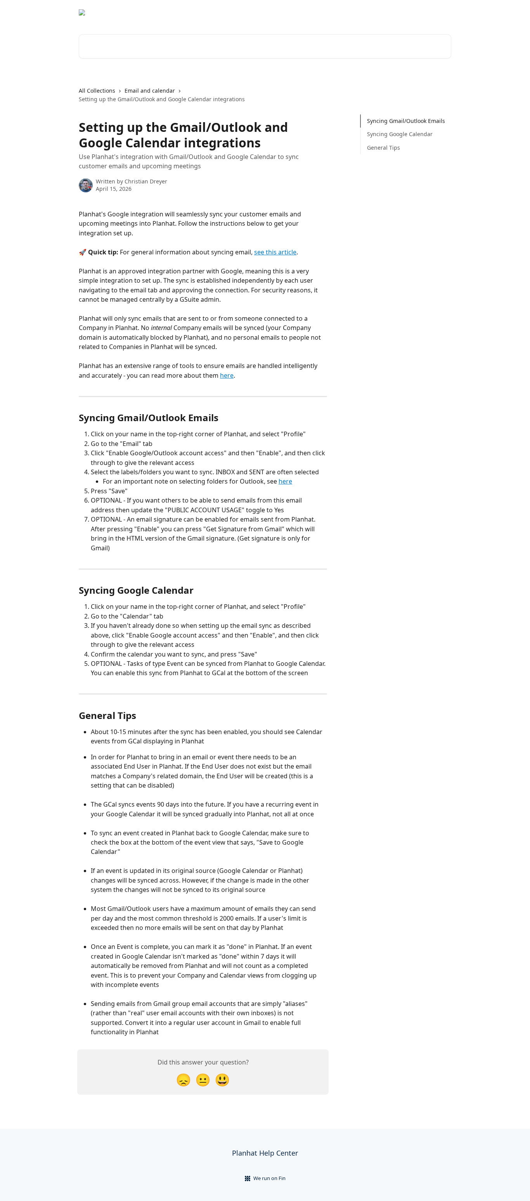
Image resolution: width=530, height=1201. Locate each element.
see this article (275, 252)
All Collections (97, 90)
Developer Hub (405, 12)
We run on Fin (269, 1178)
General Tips (383, 147)
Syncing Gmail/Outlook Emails (406, 120)
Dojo (440, 12)
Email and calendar (150, 90)
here (227, 375)
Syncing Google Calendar (400, 134)
